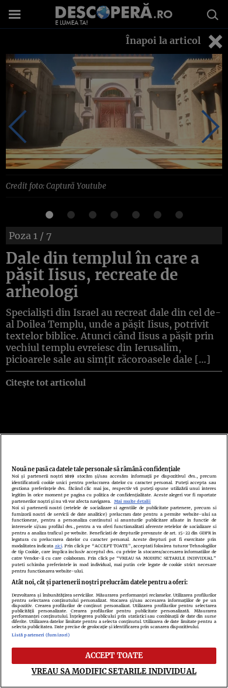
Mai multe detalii (132, 501)
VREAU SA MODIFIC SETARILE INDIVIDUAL (114, 671)
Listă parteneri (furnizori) (41, 635)
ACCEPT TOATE (114, 655)
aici (58, 546)
